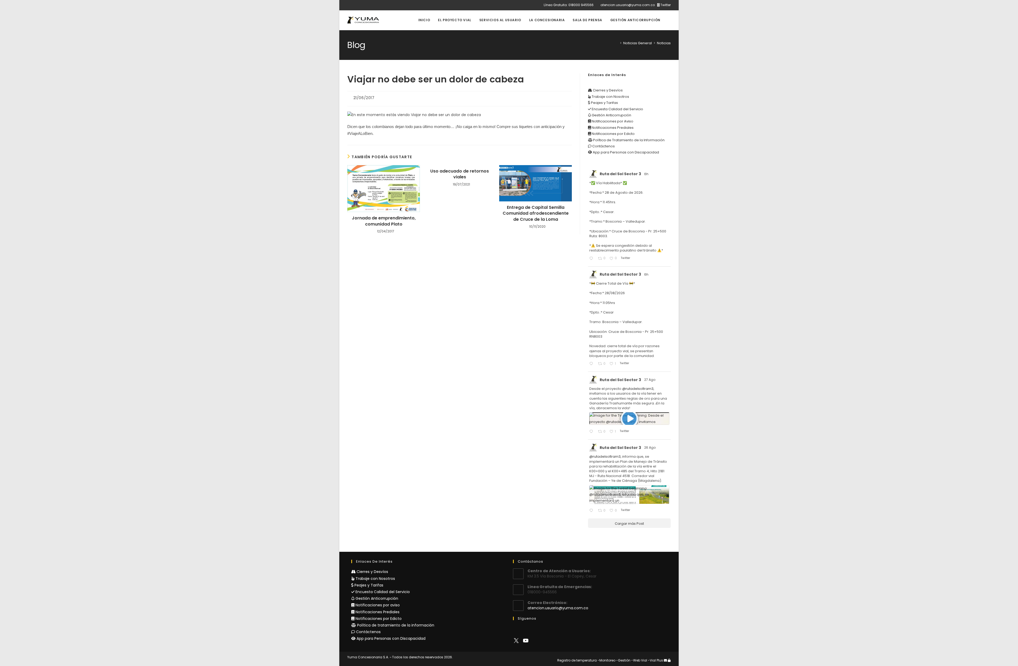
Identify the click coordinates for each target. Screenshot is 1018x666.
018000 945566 (581, 5)
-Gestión (623, 660)
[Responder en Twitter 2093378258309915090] (592, 364)
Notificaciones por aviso (377, 605)
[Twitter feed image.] (629, 494)
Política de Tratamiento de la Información (628, 140)
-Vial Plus (655, 660)
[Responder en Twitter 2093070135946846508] (592, 431)
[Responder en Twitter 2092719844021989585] (592, 510)
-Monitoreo (606, 660)
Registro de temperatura (577, 660)
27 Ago (650, 379)
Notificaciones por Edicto (613, 133)
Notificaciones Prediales (612, 127)
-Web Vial (639, 660)
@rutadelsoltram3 (637, 388)
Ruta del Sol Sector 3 (620, 174)
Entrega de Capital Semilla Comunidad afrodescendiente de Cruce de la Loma (536, 213)
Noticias (664, 43)
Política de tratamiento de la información (395, 625)
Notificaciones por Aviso (612, 121)
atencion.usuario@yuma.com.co (627, 5)
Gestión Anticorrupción (611, 115)
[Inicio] (617, 43)
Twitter (665, 5)
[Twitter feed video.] (629, 418)
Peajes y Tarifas (604, 102)
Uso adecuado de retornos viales (459, 174)
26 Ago (650, 447)
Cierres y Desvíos (607, 90)
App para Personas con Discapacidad (625, 152)
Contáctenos (603, 146)
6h (646, 174)
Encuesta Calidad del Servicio (617, 109)
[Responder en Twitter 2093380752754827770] (592, 258)
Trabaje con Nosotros (610, 96)
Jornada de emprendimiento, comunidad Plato (384, 221)
